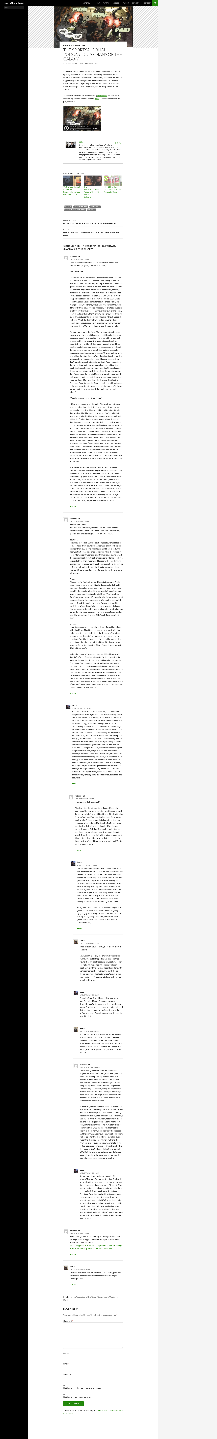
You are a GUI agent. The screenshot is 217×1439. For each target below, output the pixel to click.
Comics (66, 45)
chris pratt (95, 207)
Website (67, 1374)
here (97, 98)
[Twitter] (119, 142)
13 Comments (92, 64)
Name (66, 1353)
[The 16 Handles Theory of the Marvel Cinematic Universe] (113, 181)
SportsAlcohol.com (13, 3)
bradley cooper (81, 207)
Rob (81, 64)
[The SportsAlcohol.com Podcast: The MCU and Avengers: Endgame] (93, 181)
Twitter (106, 3)
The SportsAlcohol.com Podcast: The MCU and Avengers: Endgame (91, 192)
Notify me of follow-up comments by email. (82, 1388)
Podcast (97, 3)
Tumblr (126, 3)
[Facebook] (116, 142)
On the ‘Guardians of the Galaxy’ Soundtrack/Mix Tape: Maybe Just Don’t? (91, 232)
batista (68, 207)
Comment (68, 1321)
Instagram (136, 3)
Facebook (116, 3)
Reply (74, 506)
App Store (87, 3)
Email (66, 1363)
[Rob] (70, 144)
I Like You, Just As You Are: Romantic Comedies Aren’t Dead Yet (89, 221)
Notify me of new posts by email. (77, 1397)
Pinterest (147, 3)
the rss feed (102, 95)
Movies (73, 45)
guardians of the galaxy (75, 210)
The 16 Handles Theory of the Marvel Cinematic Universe (112, 189)
